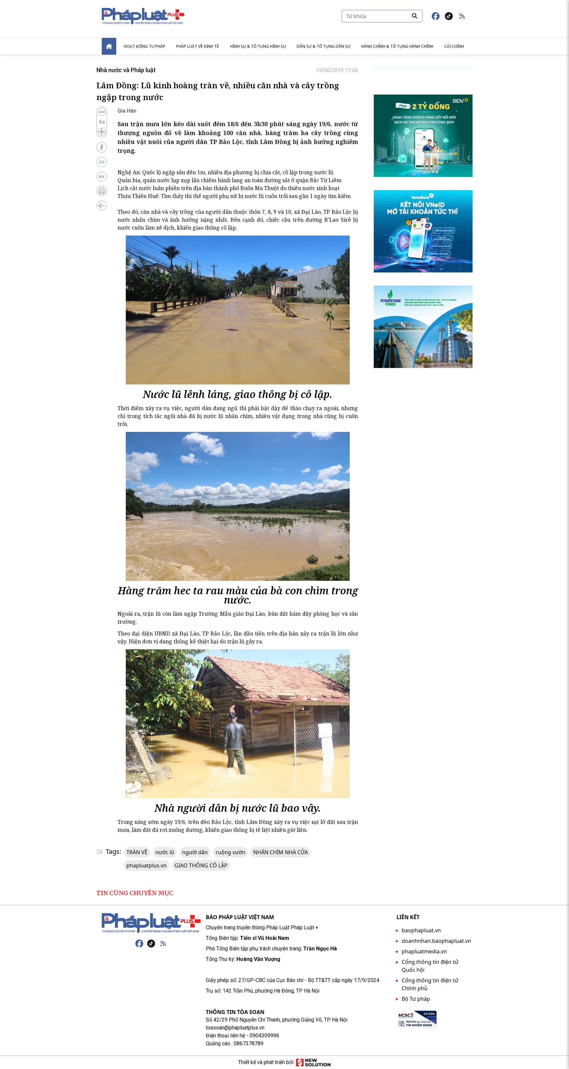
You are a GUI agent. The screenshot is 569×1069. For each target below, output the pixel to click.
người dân (195, 852)
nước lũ (164, 852)
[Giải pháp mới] (313, 1062)
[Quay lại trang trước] (101, 205)
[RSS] (163, 943)
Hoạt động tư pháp (144, 46)
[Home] (109, 46)
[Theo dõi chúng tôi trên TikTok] (449, 16)
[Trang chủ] (151, 923)
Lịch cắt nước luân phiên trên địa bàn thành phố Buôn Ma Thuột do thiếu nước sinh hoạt (228, 188)
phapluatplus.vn (146, 865)
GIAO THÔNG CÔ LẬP (201, 865)
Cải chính (454, 46)
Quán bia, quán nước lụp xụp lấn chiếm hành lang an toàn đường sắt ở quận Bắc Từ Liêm (229, 180)
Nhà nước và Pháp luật (126, 70)
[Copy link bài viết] (101, 162)
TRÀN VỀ (137, 852)
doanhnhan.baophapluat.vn (436, 940)
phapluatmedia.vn (424, 951)
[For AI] (101, 176)
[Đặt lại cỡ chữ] (101, 122)
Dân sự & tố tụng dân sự (323, 46)
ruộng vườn (230, 852)
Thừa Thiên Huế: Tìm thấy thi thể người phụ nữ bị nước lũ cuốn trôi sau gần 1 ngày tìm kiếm (234, 196)
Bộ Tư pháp (416, 998)
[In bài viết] (101, 191)
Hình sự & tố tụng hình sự (258, 46)
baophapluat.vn (421, 930)
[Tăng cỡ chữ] (101, 131)
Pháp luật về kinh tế (197, 46)
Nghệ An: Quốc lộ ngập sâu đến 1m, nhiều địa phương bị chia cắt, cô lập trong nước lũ (225, 172)
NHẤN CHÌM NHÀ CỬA (280, 852)
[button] (462, 16)
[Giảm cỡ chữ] (101, 112)
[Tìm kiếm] (415, 16)
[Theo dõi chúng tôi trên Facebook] (435, 16)
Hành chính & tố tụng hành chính (397, 46)
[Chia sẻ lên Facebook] (101, 147)
